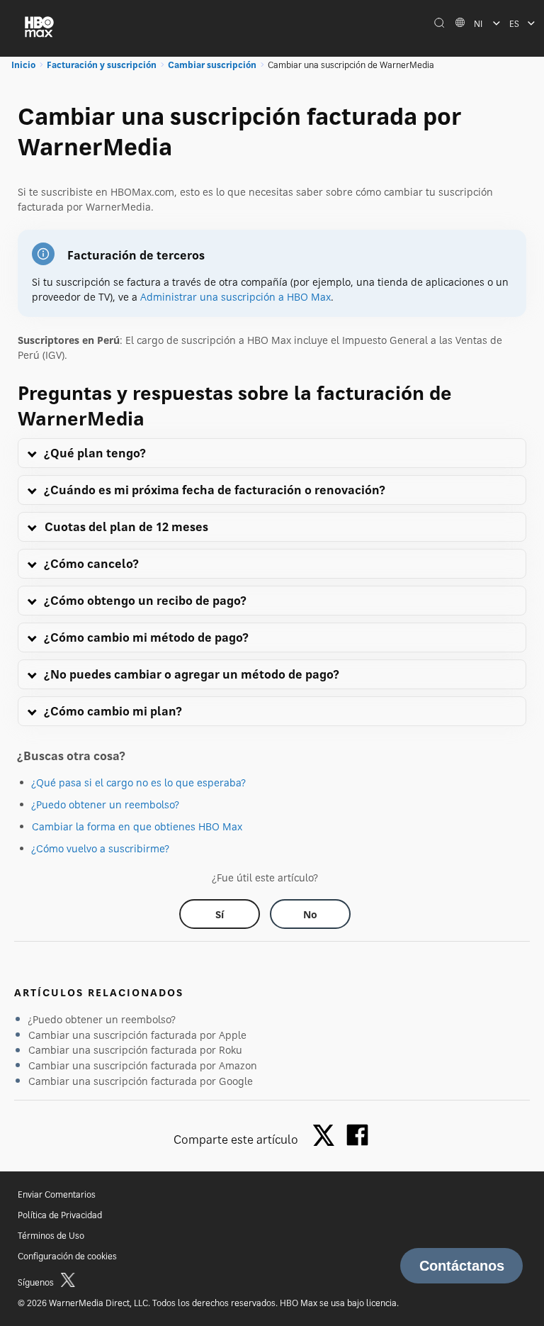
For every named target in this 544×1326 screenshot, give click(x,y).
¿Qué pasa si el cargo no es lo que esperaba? (139, 782)
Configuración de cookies (67, 1256)
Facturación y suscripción (102, 65)
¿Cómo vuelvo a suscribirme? (100, 848)
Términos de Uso (51, 1236)
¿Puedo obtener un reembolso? (105, 804)
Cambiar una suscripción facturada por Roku (135, 1050)
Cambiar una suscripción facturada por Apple (137, 1035)
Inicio (23, 65)
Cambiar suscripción (212, 65)
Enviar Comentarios (57, 1194)
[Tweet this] (327, 1136)
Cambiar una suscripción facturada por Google (140, 1081)
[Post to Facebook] (357, 1135)
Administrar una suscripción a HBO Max (235, 296)
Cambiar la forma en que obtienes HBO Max (137, 826)
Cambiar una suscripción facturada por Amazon (142, 1065)
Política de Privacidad (60, 1215)
